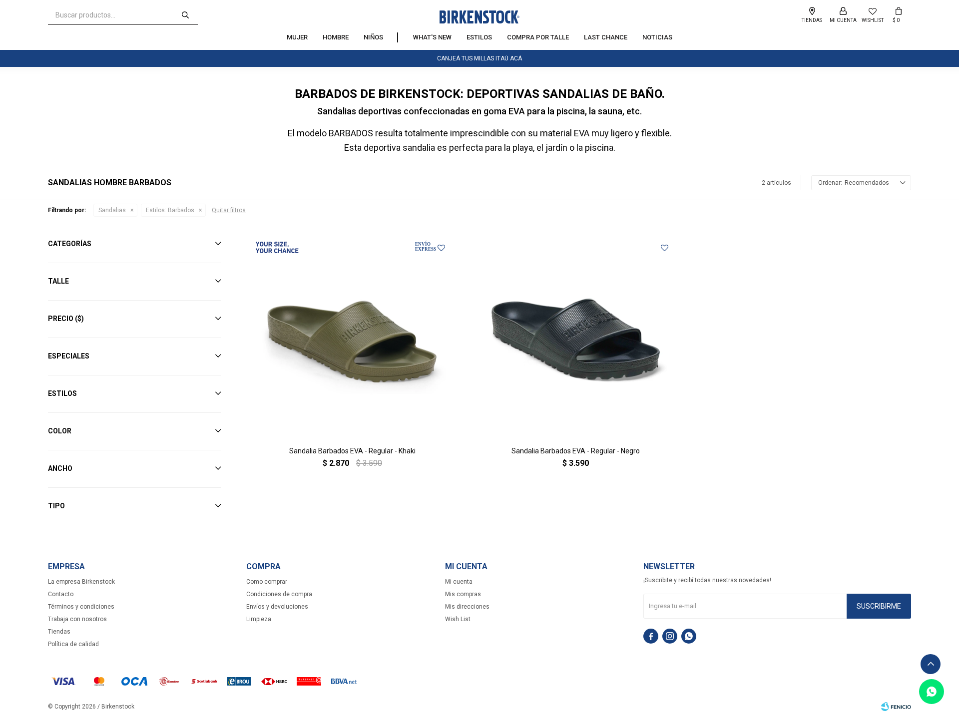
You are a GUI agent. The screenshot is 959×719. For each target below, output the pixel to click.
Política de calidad (73, 644)
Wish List (458, 619)
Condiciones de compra (279, 594)
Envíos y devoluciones (277, 606)
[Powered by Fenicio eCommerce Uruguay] (896, 706)
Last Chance (605, 37)
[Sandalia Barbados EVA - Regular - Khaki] (352, 336)
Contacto (60, 594)
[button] (185, 15)
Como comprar (266, 581)
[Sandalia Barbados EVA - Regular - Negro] (575, 336)
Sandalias (112, 210)
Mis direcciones (467, 606)
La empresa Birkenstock (81, 581)
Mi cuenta (459, 581)
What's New (432, 37)
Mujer (297, 37)
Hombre (336, 37)
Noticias (657, 37)
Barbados (170, 210)
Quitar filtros (229, 210)
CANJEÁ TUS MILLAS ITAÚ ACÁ (479, 58)
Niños (373, 37)
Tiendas (59, 631)
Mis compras (463, 594)
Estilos (479, 37)
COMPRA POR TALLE (538, 37)
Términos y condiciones (81, 606)
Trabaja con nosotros (77, 619)
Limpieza (258, 619)
